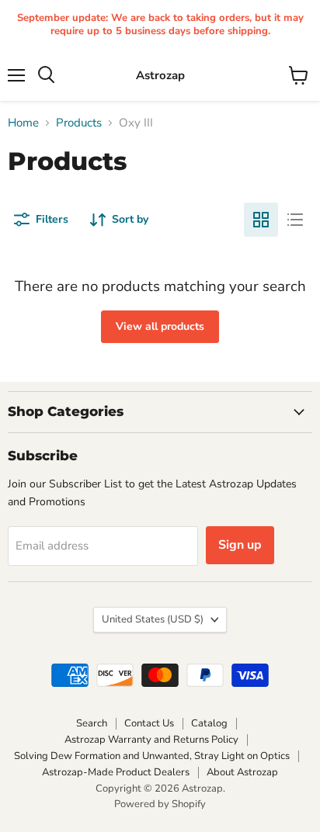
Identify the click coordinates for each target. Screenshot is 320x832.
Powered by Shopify (160, 804)
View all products (160, 326)
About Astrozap (242, 772)
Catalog (209, 723)
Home (23, 123)
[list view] (295, 220)
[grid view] (261, 220)
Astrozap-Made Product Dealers (116, 772)
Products (79, 123)
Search (91, 723)
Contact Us (149, 723)
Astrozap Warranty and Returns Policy (151, 740)
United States (152, 619)
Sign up (240, 544)
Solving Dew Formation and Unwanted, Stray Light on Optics (152, 756)
